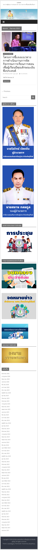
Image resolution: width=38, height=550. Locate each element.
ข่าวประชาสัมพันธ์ (8, 54)
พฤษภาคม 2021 (6, 527)
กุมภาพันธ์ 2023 (6, 481)
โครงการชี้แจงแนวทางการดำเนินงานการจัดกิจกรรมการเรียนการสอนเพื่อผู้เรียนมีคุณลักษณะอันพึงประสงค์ (19, 64)
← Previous (6, 91)
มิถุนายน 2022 (6, 500)
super (16, 73)
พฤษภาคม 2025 (6, 409)
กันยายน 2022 (5, 492)
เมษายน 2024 (5, 442)
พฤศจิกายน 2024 (6, 423)
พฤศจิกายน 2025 (6, 393)
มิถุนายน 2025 (6, 406)
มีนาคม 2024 (5, 445)
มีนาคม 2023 (5, 478)
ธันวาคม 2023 (6, 453)
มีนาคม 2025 (5, 415)
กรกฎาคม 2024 (6, 434)
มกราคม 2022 (5, 505)
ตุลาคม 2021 (5, 514)
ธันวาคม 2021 (6, 508)
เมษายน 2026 (5, 382)
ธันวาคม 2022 (6, 486)
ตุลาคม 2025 (5, 395)
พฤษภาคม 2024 (6, 439)
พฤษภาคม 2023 (6, 472)
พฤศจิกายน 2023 (6, 456)
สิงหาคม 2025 (5, 401)
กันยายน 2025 (5, 398)
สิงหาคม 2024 (5, 431)
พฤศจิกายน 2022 (6, 489)
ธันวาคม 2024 (6, 420)
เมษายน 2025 (5, 412)
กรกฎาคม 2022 (6, 497)
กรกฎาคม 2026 (6, 376)
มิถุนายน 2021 (6, 525)
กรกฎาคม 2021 (6, 522)
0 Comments (24, 73)
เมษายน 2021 (5, 530)
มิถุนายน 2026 (6, 379)
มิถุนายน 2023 (6, 470)
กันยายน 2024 (5, 428)
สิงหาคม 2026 (5, 373)
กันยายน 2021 (5, 516)
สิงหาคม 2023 (5, 464)
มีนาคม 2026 (5, 384)
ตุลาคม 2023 (5, 459)
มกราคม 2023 (5, 483)
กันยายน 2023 (5, 461)
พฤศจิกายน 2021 (6, 511)
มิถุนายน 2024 (6, 437)
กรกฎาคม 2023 (6, 467)
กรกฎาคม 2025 (6, 404)
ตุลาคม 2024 (5, 426)
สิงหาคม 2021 (5, 519)
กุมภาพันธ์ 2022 (6, 503)
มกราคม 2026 (5, 387)
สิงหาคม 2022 (5, 494)
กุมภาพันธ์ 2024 (6, 448)
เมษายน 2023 (5, 475)
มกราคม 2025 (5, 417)
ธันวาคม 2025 (6, 390)
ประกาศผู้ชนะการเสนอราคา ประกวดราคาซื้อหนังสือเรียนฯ (19, 4)
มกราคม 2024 (5, 450)
